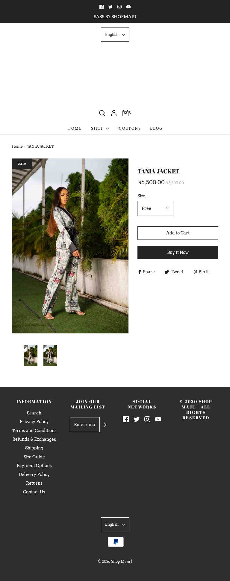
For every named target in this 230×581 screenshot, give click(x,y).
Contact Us (34, 491)
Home (74, 128)
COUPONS (130, 128)
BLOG (156, 128)
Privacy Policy (34, 421)
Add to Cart (178, 233)
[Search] (102, 113)
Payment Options (34, 465)
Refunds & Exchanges (34, 439)
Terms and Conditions (34, 430)
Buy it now (178, 252)
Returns (34, 483)
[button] (115, 35)
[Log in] (113, 113)
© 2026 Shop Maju (114, 561)
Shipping (34, 448)
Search (34, 413)
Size (141, 195)
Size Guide (34, 457)
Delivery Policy (34, 474)
